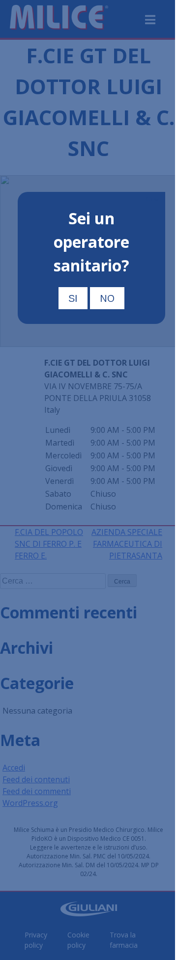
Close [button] (152, 199)
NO (107, 298)
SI (73, 298)
